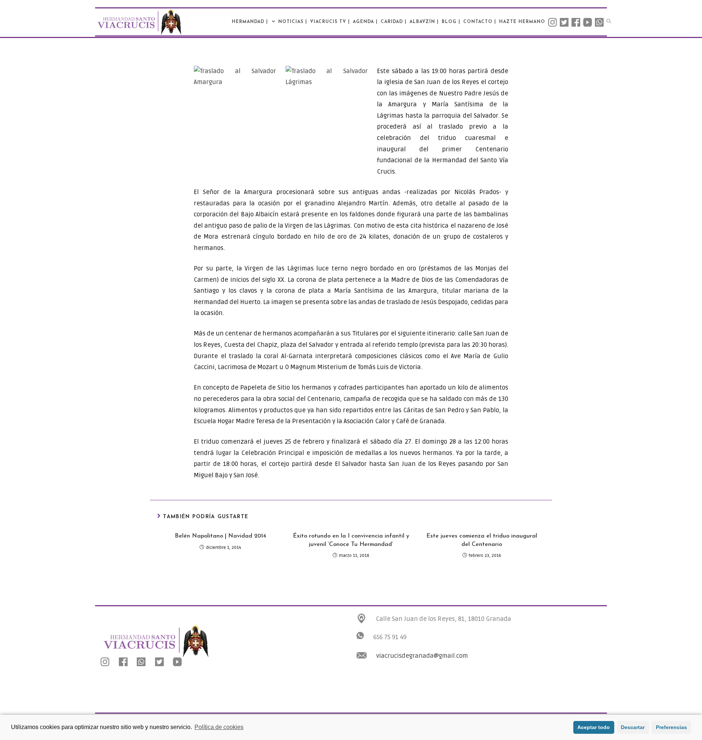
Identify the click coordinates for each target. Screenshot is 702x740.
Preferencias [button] (671, 727)
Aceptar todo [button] (593, 727)
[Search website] (608, 21)
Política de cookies (219, 727)
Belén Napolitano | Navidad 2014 (220, 536)
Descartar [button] (633, 727)
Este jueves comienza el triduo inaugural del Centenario (481, 540)
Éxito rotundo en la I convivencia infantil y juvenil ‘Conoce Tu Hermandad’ (351, 540)
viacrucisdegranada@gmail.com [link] (422, 656)
